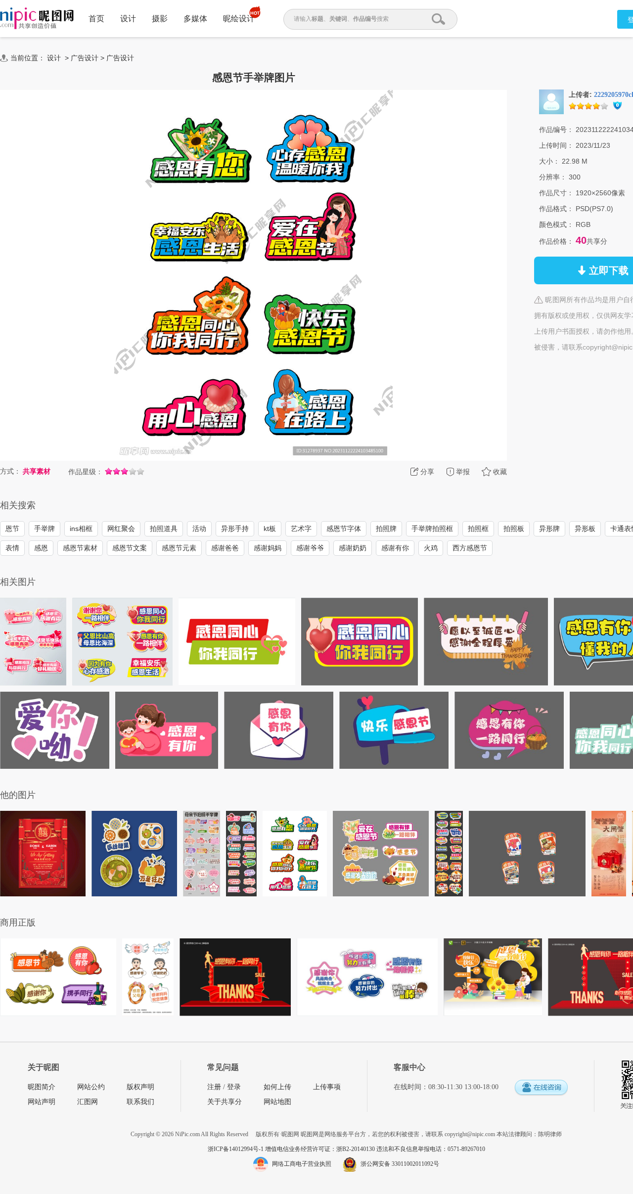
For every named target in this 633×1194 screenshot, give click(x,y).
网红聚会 (121, 528)
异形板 (585, 528)
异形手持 (235, 528)
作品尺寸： (556, 193)
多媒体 (195, 18)
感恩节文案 (129, 548)
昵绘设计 (239, 18)
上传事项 (327, 1087)
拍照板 (513, 528)
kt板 (270, 528)
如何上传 (277, 1087)
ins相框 (81, 528)
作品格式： (556, 209)
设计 (128, 18)
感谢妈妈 (267, 548)
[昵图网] (37, 18)
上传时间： (556, 145)
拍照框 (478, 528)
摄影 (160, 18)
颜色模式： (556, 224)
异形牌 (549, 528)
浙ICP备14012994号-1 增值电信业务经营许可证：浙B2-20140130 (292, 1149)
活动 (199, 528)
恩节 (12, 528)
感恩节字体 (343, 528)
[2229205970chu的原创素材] (551, 101)
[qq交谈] (541, 1088)
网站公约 (91, 1087)
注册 (214, 1087)
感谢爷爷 (310, 548)
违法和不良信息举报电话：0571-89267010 (430, 1149)
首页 (96, 18)
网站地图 (277, 1102)
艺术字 (301, 528)
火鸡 (431, 548)
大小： (549, 161)
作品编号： (556, 129)
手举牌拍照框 (432, 528)
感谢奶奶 (352, 548)
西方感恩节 (469, 548)
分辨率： (553, 177)
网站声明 (41, 1102)
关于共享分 (224, 1102)
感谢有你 (395, 548)
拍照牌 (386, 528)
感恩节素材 (80, 548)
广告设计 (84, 58)
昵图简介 (41, 1087)
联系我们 (140, 1102)
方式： (10, 471)
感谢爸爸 (225, 548)
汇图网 (87, 1102)
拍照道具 (164, 528)
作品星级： (85, 472)
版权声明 (140, 1087)
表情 (12, 548)
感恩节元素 (179, 548)
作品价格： (556, 241)
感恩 (41, 548)
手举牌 (44, 528)
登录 (234, 1087)
